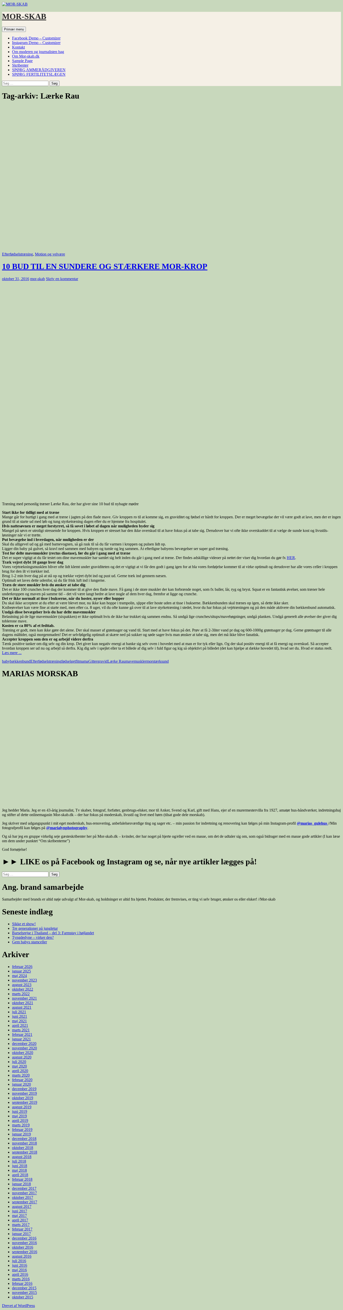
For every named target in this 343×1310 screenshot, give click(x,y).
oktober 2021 (22, 1003)
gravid (102, 661)
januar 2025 (21, 971)
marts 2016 (21, 1279)
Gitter (92, 661)
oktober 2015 (22, 1297)
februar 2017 (22, 1229)
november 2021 (24, 998)
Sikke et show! (24, 924)
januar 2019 (21, 1134)
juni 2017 (19, 1211)
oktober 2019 (22, 1098)
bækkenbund (20, 661)
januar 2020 (21, 1084)
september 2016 (24, 1252)
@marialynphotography (66, 828)
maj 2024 (19, 976)
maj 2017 (19, 1215)
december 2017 (24, 1188)
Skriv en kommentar (62, 279)
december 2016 (24, 1238)
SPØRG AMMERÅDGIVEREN (39, 70)
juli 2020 (19, 1062)
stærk (157, 661)
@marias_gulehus (312, 823)
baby (6, 661)
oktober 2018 (22, 1148)
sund (165, 661)
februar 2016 (22, 1283)
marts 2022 (21, 994)
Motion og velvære (50, 254)
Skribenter (20, 65)
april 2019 (20, 1120)
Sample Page (22, 61)
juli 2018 (19, 1161)
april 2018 (20, 1175)
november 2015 (24, 1292)
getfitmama (79, 661)
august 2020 (21, 1057)
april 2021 (20, 1025)
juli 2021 (19, 1012)
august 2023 (21, 985)
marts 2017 (21, 1224)
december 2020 (24, 1043)
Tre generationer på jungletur (35, 928)
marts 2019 (21, 1125)
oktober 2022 (22, 989)
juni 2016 (19, 1265)
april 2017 (20, 1220)
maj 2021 (19, 1021)
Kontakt (18, 47)
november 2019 (24, 1093)
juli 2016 (19, 1261)
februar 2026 (22, 966)
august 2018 (21, 1157)
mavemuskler (135, 661)
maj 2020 (19, 1066)
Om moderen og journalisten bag (38, 52)
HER (291, 558)
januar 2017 (21, 1234)
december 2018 (24, 1138)
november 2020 (24, 1048)
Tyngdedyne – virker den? (33, 937)
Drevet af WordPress (18, 1305)
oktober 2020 (22, 1052)
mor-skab (37, 279)
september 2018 (24, 1152)
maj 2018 (19, 1170)
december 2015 (24, 1288)
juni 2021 (19, 1016)
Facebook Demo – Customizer (36, 38)
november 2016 (24, 1243)
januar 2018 (21, 1184)
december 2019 (24, 1089)
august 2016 (21, 1256)
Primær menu (14, 29)
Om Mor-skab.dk (25, 56)
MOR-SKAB (24, 16)
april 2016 (20, 1274)
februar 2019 (22, 1129)
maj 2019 (19, 1116)
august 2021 (21, 1007)
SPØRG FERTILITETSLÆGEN (39, 74)
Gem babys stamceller (29, 942)
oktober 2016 (22, 1247)
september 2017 (24, 1202)
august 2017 (21, 1206)
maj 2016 (19, 1270)
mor (149, 661)
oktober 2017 (22, 1197)
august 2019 (21, 1107)
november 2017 (24, 1193)
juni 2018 (19, 1166)
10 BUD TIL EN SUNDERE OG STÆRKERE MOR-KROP (104, 266)
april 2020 (20, 1071)
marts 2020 (21, 1075)
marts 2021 (21, 1030)
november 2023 (24, 980)
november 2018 (24, 1143)
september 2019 (24, 1102)
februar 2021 (22, 1034)
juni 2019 (19, 1111)
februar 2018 (22, 1179)
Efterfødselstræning (17, 254)
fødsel (66, 661)
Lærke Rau (116, 661)
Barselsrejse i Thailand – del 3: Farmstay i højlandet (53, 933)
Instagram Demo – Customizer (36, 42)
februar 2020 (22, 1080)
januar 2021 (21, 1039)
